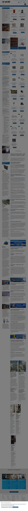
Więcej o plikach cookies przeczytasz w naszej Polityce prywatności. (8, 505)
